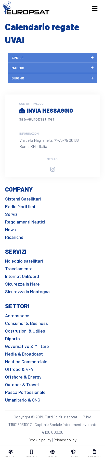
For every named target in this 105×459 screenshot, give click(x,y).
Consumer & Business (26, 323)
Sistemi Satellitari (23, 198)
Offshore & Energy (23, 376)
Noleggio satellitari (24, 260)
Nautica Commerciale (26, 361)
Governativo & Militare (27, 346)
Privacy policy (65, 439)
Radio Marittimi (20, 206)
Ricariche (14, 237)
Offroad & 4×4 (19, 369)
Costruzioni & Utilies (25, 330)
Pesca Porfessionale (25, 392)
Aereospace (17, 315)
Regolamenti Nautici (25, 221)
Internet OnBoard (22, 276)
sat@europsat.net (36, 119)
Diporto (12, 338)
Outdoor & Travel (22, 384)
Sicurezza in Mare (22, 283)
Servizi (12, 214)
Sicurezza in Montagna (27, 291)
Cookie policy (40, 439)
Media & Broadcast (24, 353)
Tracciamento (19, 268)
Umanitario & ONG (22, 399)
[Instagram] (52, 169)
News (10, 229)
